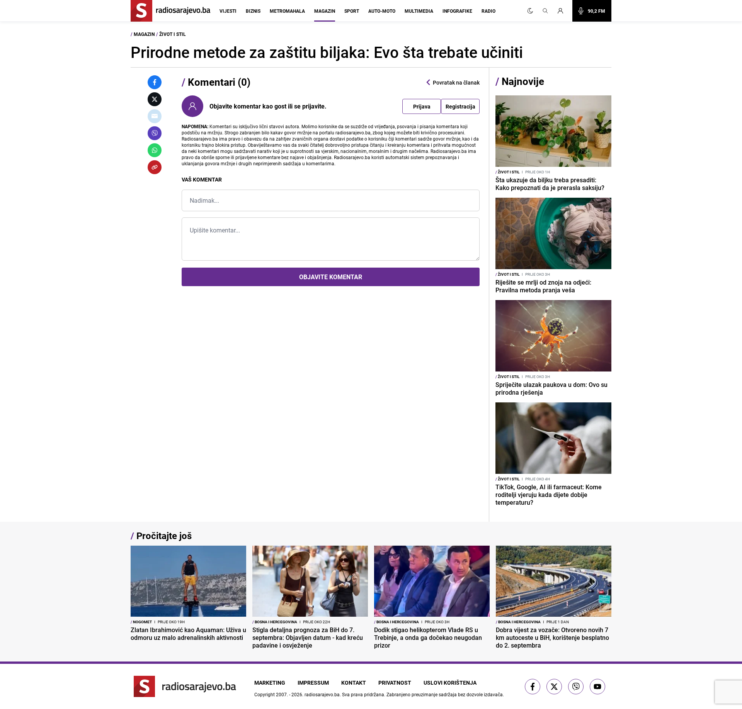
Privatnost (394, 682)
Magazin (324, 11)
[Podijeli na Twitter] (155, 99)
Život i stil (172, 34)
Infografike (457, 11)
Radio (488, 11)
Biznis (253, 11)
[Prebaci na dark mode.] (530, 11)
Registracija (460, 106)
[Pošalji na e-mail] (155, 116)
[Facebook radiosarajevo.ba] (532, 686)
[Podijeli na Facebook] (155, 82)
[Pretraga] (545, 11)
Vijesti (228, 11)
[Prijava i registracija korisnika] (562, 11)
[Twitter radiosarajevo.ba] (554, 686)
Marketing (269, 682)
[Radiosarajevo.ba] (185, 686)
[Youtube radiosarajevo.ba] (597, 686)
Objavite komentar (330, 277)
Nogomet (141, 621)
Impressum (313, 682)
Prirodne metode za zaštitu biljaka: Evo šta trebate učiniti (327, 52)
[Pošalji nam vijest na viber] (576, 686)
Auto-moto (381, 11)
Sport (351, 11)
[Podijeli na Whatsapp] (155, 150)
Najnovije (523, 81)
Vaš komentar (202, 179)
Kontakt (353, 682)
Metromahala (287, 11)
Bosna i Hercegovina (274, 621)
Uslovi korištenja (450, 682)
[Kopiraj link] (155, 167)
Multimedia (419, 11)
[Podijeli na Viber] (155, 133)
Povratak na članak (456, 82)
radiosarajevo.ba (322, 694)
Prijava (422, 106)
